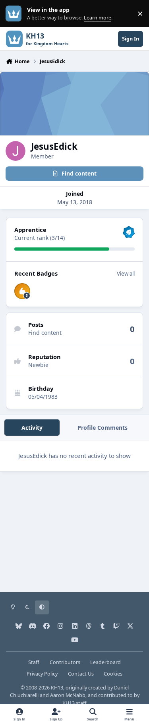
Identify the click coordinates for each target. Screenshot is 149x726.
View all (126, 273)
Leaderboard (105, 662)
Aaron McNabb (67, 695)
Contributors (65, 662)
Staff (33, 662)
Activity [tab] (32, 427)
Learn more (15, 13)
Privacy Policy (42, 673)
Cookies (113, 673)
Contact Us (81, 673)
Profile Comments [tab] (102, 427)
